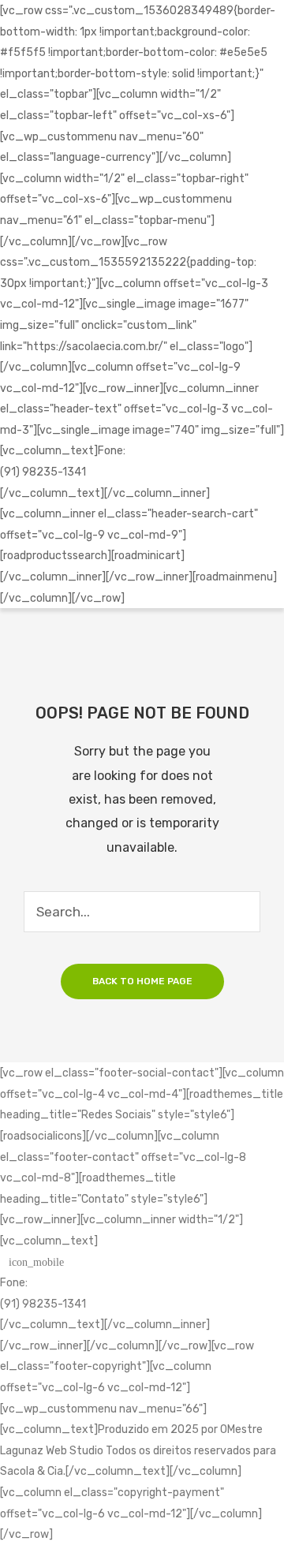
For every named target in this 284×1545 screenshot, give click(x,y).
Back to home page (142, 981)
